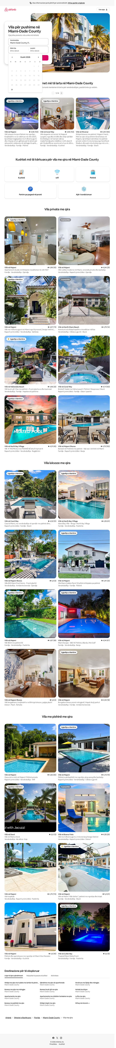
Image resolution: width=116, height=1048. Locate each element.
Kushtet (62, 1044)
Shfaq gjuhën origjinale (76, 3)
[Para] (61, 93)
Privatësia (53, 1044)
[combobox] (28, 42)
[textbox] (18, 50)
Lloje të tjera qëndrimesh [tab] (14, 976)
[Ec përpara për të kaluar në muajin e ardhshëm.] (38, 57)
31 (12, 90)
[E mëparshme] (53, 93)
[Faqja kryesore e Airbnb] (10, 9)
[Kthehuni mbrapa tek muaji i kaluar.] (12, 57)
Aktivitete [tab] (54, 976)
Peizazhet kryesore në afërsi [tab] (37, 976)
